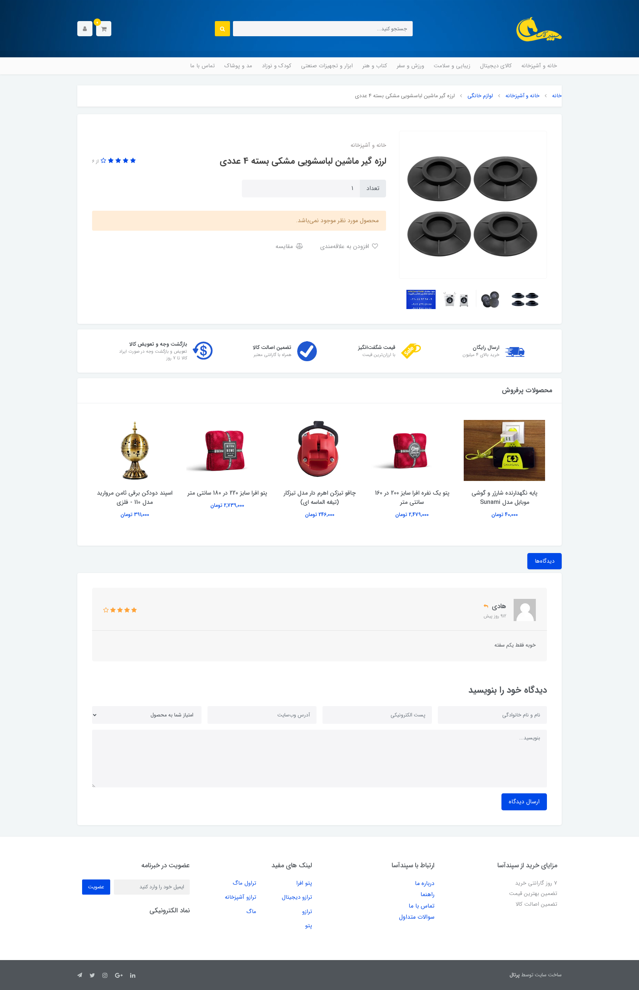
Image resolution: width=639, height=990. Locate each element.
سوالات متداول (417, 917)
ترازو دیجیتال (297, 897)
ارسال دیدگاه (524, 801)
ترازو (307, 911)
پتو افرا (304, 883)
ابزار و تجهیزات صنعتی (327, 65)
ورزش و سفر (410, 65)
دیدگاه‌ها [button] (544, 561)
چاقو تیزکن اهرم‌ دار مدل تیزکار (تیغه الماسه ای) (320, 497)
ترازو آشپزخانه (240, 897)
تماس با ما (202, 65)
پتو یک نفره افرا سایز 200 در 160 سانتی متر (412, 497)
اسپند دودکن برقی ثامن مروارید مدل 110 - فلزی (134, 497)
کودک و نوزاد (276, 65)
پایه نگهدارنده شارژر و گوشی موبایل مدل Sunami (504, 497)
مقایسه (285, 246)
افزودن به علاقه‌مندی (345, 246)
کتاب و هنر (374, 65)
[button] (103, 28)
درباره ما (425, 883)
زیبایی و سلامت (452, 65)
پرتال (515, 975)
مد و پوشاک (238, 65)
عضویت (96, 887)
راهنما (427, 894)
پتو (308, 925)
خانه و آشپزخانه (539, 65)
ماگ (251, 911)
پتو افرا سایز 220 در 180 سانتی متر (227, 493)
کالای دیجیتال (496, 65)
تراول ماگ (244, 883)
